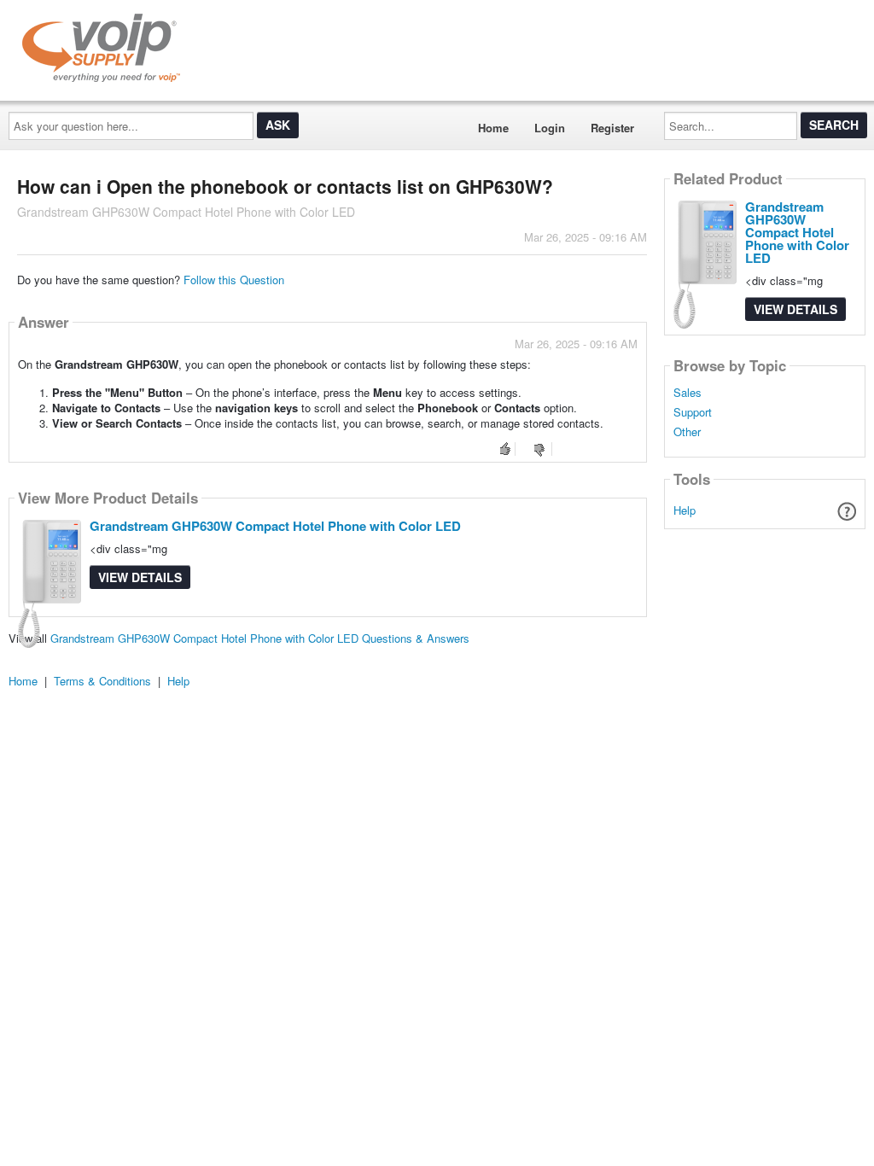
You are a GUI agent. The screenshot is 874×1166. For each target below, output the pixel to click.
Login (549, 128)
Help (684, 510)
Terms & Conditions (102, 681)
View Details (140, 577)
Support (692, 412)
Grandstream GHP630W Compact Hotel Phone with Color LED (275, 525)
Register (612, 128)
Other (687, 432)
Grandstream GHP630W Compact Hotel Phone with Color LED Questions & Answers (259, 638)
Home (493, 128)
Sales (687, 393)
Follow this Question (234, 279)
